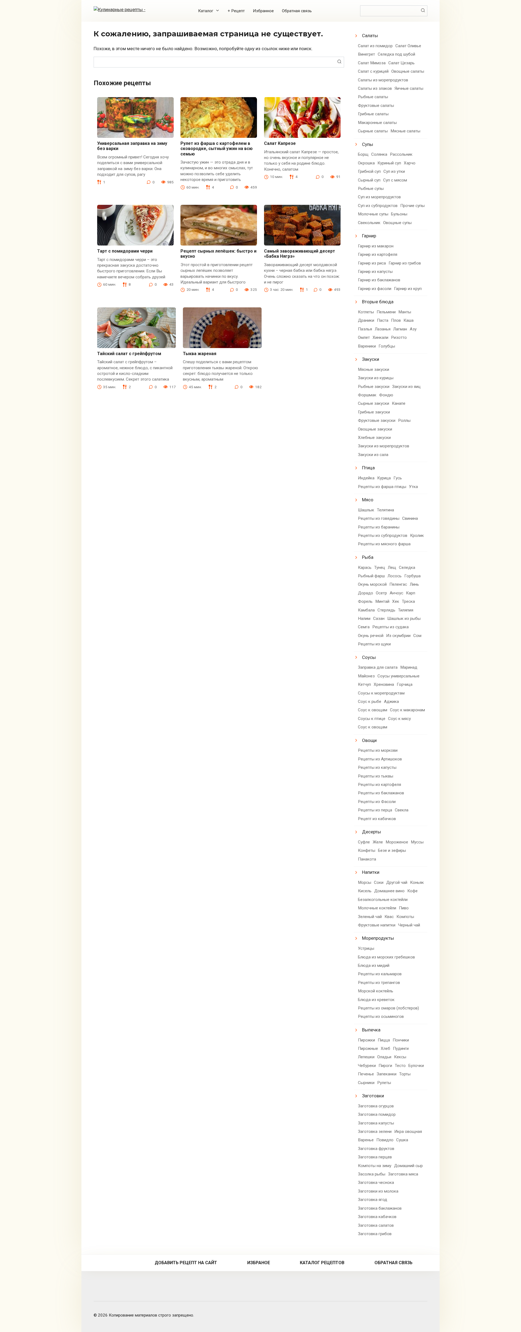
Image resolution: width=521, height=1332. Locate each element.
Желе (378, 842)
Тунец (379, 567)
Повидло (384, 1139)
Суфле (364, 842)
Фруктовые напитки (376, 925)
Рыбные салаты (373, 96)
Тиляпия (405, 610)
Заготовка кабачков (377, 1216)
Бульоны (399, 214)
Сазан (379, 618)
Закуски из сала (373, 454)
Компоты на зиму (374, 1165)
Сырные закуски (373, 403)
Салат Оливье (408, 45)
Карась (364, 567)
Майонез (366, 676)
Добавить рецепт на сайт (186, 1262)
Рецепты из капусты (377, 767)
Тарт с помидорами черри (125, 251)
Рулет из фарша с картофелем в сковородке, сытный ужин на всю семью (216, 148)
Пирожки (366, 1040)
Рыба (367, 557)
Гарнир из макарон (375, 246)
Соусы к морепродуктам (381, 693)
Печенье (366, 1074)
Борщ (363, 154)
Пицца (384, 1040)
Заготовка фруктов (376, 1148)
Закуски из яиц (406, 386)
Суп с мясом (395, 180)
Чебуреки (367, 1065)
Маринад (408, 667)
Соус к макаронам (407, 710)
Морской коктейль (375, 991)
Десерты (371, 831)
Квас (389, 916)
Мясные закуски (373, 369)
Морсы (364, 882)
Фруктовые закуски (376, 420)
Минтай (382, 601)
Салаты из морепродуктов (383, 80)
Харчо (409, 163)
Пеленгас (398, 584)
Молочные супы (373, 214)
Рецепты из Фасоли (377, 801)
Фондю (386, 395)
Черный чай (409, 925)
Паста (382, 320)
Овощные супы (397, 222)
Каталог (205, 10)
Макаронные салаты (377, 122)
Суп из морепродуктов (379, 197)
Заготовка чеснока (376, 1182)
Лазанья (382, 329)
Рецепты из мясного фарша (384, 543)
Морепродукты (378, 938)
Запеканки (386, 1074)
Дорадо (365, 593)
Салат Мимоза (372, 62)
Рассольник (401, 154)
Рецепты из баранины (378, 527)
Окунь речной (370, 635)
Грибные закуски (374, 412)
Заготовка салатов (376, 1225)
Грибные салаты (373, 113)
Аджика (391, 701)
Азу (413, 329)
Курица (384, 478)
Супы (367, 144)
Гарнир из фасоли (374, 288)
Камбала (366, 610)
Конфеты (366, 850)
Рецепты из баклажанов (381, 793)
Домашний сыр (408, 1165)
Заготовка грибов (375, 1233)
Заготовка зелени (375, 1131)
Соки (378, 882)
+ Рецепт (236, 10)
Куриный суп (389, 163)
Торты (405, 1074)
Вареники (367, 346)
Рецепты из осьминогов (381, 1016)
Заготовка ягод (372, 1199)
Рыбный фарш (371, 575)
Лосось (394, 575)
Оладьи (384, 1056)
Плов (396, 320)
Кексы (400, 1056)
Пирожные (368, 1048)
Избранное (263, 10)
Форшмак (367, 395)
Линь (414, 584)
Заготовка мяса (403, 1174)
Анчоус (396, 593)
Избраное (258, 1262)
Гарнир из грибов (405, 263)
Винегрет (366, 54)
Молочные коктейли (377, 908)
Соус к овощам (372, 710)
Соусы (369, 657)
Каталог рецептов (322, 1262)
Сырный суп (369, 180)
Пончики (401, 1040)
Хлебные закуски (374, 437)
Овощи (369, 740)
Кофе (412, 890)
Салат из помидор (375, 45)
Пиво (404, 908)
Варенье (366, 1139)
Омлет (364, 337)
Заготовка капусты (376, 1123)
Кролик (417, 535)
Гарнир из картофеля (377, 254)
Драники (366, 320)
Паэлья (365, 329)
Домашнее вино (389, 890)
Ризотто (399, 337)
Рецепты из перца (375, 810)
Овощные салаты (407, 71)
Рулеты (384, 1082)
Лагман (400, 329)
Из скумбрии (398, 635)
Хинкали (380, 337)
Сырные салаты (373, 131)
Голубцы (387, 346)
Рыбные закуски (373, 386)
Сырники (366, 1082)
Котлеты (366, 312)
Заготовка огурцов (376, 1106)
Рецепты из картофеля (379, 784)
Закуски (370, 359)
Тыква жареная (199, 353)
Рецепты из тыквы (375, 776)
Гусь (397, 478)
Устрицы (366, 948)
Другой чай (396, 882)
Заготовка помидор (377, 1114)
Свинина (410, 518)
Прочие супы (412, 205)
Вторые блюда (377, 301)
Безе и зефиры (392, 850)
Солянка (379, 154)
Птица (368, 467)
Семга (364, 626)
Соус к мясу (399, 718)
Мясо (367, 499)
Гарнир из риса (372, 263)
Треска (408, 601)
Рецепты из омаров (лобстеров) (388, 1008)
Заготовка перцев (375, 1157)
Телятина (385, 510)
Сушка (402, 1139)
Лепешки (366, 1056)
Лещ (392, 567)
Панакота (367, 859)
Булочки (416, 1065)
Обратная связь (297, 10)
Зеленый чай (370, 916)
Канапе (398, 403)
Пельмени (386, 312)
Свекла (401, 810)
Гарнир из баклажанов (379, 280)
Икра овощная (408, 1131)
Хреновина (384, 684)
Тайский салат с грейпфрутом (129, 353)
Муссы (417, 842)
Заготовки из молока (378, 1191)
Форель (365, 601)
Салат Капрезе (280, 143)
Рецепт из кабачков (377, 818)
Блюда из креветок (376, 999)
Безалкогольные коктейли (383, 899)
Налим (364, 618)
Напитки (370, 872)
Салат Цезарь (401, 62)
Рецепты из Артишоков (380, 759)
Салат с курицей (373, 71)
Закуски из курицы (375, 377)
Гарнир (369, 235)
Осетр (381, 593)
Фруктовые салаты (376, 105)
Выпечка (371, 1030)
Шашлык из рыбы (404, 618)
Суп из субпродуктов (378, 205)
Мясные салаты (405, 131)
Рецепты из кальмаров (380, 973)
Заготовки (373, 1095)
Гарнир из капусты (375, 271)
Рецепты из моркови (378, 750)
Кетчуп (364, 684)
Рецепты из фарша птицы (382, 486)
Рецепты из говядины (378, 518)
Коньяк (417, 882)
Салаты (370, 35)
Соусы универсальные (398, 676)
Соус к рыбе (369, 701)
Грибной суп (369, 171)
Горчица (404, 684)
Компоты (405, 916)
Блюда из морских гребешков (386, 957)
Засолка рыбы (371, 1174)
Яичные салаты (409, 88)
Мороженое (397, 842)
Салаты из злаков (375, 88)
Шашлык (366, 510)
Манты (404, 312)
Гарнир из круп (408, 288)
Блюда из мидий (373, 965)
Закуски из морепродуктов (383, 446)
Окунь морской (372, 584)
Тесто (400, 1065)
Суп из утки (394, 171)
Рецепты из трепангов (379, 982)
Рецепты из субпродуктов (382, 535)
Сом (417, 635)
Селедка (407, 567)
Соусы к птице (371, 718)
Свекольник (369, 222)
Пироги (385, 1065)
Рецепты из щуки (374, 644)
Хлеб (385, 1048)
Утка (413, 486)
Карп (410, 593)
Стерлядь (386, 610)
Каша (409, 320)
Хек (395, 601)
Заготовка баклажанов (380, 1208)
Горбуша (412, 575)
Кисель (364, 890)
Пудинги (401, 1048)
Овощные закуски (375, 429)
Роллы (404, 420)
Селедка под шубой (396, 54)
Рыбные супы (371, 188)
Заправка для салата (378, 667)
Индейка (366, 478)
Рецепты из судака (390, 626)
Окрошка (366, 163)
